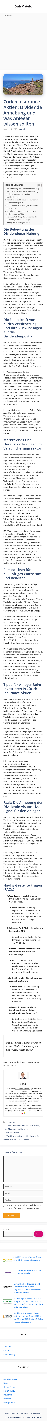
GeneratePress (36, 1417)
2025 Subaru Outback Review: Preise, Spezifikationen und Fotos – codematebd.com (21, 1129)
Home (6, 1413)
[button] (41, 15)
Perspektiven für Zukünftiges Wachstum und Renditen (22, 207)
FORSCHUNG (9, 1391)
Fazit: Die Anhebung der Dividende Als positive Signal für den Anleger (22, 218)
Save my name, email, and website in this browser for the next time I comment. (24, 1207)
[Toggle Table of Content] (38, 185)
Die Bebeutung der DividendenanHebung (23, 188)
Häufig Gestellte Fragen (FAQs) (18, 222)
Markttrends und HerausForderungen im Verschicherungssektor (22, 201)
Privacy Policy (9, 1354)
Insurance (11, 1122)
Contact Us (8, 1350)
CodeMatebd (23, 6)
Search (6, 1229)
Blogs (5, 1383)
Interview (7, 1398)
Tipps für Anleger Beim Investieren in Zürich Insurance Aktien (21, 212)
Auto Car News (10, 1379)
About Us (7, 1346)
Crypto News (9, 1387)
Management (9, 1402)
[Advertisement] (23, 43)
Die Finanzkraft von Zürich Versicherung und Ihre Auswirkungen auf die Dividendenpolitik (22, 194)
